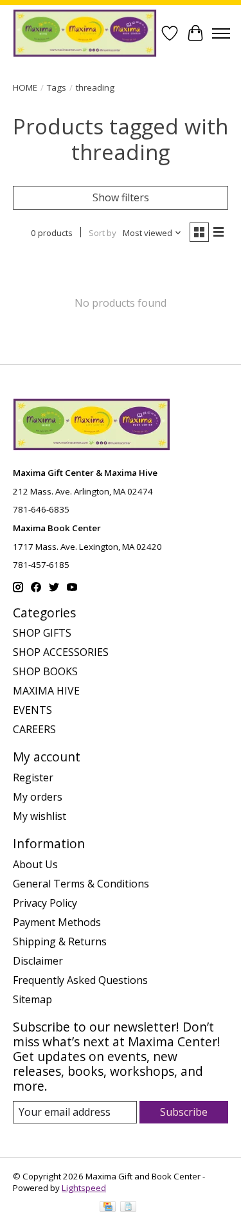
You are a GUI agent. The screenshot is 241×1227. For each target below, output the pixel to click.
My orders (37, 797)
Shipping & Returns (60, 941)
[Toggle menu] (221, 33)
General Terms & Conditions (81, 884)
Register (33, 777)
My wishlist (39, 816)
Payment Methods (57, 922)
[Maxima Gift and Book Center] (85, 33)
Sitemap (32, 999)
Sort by (102, 233)
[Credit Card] (108, 1207)
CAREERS (34, 729)
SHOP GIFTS (42, 633)
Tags (56, 87)
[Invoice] (128, 1207)
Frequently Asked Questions (80, 980)
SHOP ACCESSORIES (61, 652)
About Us (35, 864)
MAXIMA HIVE (46, 691)
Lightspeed (84, 1188)
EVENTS (32, 710)
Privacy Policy (45, 903)
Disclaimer (38, 961)
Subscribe (184, 1112)
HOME (25, 87)
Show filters (121, 197)
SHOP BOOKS (45, 671)
